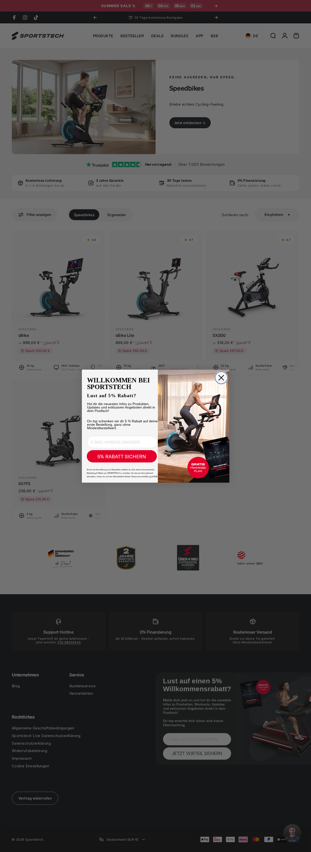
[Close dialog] (221, 378)
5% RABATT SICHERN (121, 456)
